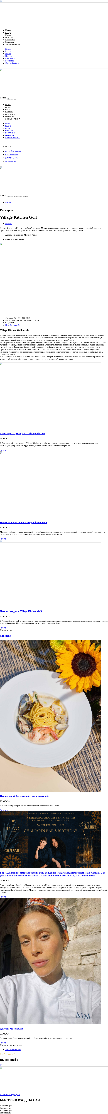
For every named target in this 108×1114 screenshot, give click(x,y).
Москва (8, 223)
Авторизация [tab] (6, 1106)
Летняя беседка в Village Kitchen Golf (21, 611)
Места (8, 35)
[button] (6, 630)
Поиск (3, 98)
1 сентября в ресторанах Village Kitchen (22, 433)
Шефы (8, 30)
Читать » (4, 450)
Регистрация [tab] (5, 1108)
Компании (10, 40)
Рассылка (9, 42)
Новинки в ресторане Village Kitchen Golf (23, 522)
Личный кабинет (13, 44)
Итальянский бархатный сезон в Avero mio (24, 796)
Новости (9, 37)
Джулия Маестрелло (11, 1028)
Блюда (8, 32)
